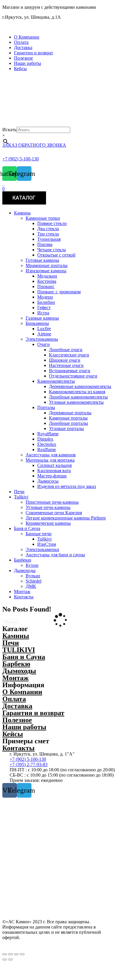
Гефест (44, 307)
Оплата (21, 42)
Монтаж (22, 591)
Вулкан (33, 575)
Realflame (46, 449)
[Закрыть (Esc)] (4, 954)
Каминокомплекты (56, 381)
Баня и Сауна (27, 528)
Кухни (32, 565)
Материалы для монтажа (50, 460)
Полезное (23, 58)
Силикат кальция (54, 465)
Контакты (23, 596)
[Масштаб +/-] (22, 954)
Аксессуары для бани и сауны (55, 554)
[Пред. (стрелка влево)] (4, 959)
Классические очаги (69, 354)
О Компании (26, 36)
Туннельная (49, 239)
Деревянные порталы (70, 412)
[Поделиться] (10, 954)
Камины (22, 212)
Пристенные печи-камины (52, 502)
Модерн (45, 297)
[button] (60, 27)
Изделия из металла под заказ (66, 486)
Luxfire (44, 328)
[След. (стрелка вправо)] (10, 959)
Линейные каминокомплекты (78, 396)
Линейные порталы (68, 423)
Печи (19, 491)
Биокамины (37, 323)
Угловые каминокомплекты (76, 402)
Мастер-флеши (52, 475)
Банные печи (39, 533)
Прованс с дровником (59, 291)
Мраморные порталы (47, 265)
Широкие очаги (64, 360)
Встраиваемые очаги (69, 370)
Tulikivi (21, 496)
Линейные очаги (65, 349)
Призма (44, 244)
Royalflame (48, 433)
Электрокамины (42, 339)
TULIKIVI (18, 650)
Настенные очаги (66, 365)
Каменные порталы (68, 417)
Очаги (43, 344)
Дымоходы (25, 570)
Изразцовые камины (46, 270)
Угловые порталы (66, 428)
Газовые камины (42, 318)
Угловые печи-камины (48, 507)
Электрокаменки (42, 549)
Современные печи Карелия (54, 512)
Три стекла (48, 233)
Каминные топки (43, 218)
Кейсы (20, 68)
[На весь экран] (16, 954)
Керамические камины (48, 523)
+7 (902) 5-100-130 (20, 158)
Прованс (45, 286)
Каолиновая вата (54, 470)
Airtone (44, 333)
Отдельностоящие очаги (73, 375)
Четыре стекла (51, 249)
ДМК (31, 586)
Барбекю (22, 559)
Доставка (23, 47)
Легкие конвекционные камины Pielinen (66, 517)
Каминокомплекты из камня (77, 391)
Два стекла (48, 228)
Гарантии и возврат (33, 52)
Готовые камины (42, 260)
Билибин (46, 302)
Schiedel (33, 581)
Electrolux (46, 444)
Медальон (47, 275)
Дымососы (48, 481)
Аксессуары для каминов (51, 454)
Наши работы (27, 63)
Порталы (46, 407)
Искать (9, 129)
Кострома (46, 281)
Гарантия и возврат (33, 713)
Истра (43, 312)
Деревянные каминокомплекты (80, 386)
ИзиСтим (46, 544)
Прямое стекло (52, 223)
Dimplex (45, 439)
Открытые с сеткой (56, 254)
